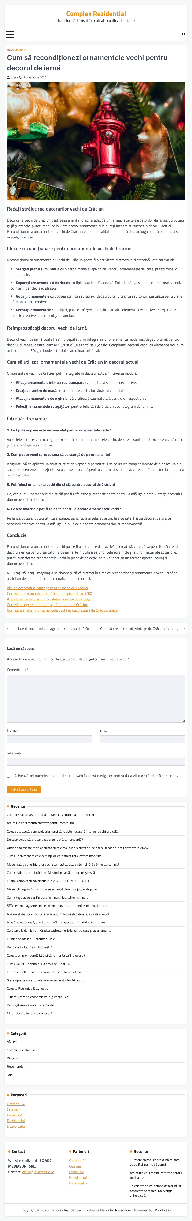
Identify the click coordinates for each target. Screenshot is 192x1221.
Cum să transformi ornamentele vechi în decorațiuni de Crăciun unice (62, 610)
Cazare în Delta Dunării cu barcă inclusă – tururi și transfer (47, 972)
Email (105, 730)
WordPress (162, 1210)
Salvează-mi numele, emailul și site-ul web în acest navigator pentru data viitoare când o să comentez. (96, 775)
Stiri (10, 1075)
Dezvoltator (16, 1126)
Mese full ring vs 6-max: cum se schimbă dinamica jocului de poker (52, 889)
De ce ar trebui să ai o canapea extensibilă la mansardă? (45, 839)
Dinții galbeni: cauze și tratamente (30, 1005)
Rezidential (16, 1120)
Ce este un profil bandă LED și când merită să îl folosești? (46, 955)
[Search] (183, 34)
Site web (14, 753)
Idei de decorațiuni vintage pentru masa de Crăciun (47, 588)
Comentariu (17, 669)
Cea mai (13, 1109)
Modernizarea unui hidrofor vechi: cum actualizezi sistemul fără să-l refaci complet (63, 864)
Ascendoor (123, 1210)
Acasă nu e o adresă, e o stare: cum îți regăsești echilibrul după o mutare (56, 922)
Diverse (12, 1058)
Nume (13, 730)
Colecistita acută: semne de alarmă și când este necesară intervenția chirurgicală (62, 831)
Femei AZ (14, 1115)
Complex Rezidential (96, 13)
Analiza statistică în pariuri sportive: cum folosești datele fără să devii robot (58, 914)
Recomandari (17, 49)
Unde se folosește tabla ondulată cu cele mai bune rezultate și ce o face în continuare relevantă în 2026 (77, 847)
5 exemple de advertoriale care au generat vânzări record (45, 980)
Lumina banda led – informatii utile (31, 939)
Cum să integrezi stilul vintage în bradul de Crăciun (47, 604)
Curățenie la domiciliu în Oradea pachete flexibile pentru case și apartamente (59, 930)
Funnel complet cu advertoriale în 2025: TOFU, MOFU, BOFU (48, 880)
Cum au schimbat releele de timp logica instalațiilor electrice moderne (54, 856)
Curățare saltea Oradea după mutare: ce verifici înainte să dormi (50, 814)
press (14, 77)
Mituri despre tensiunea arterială (29, 1013)
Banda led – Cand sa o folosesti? (29, 947)
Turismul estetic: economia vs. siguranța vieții (38, 997)
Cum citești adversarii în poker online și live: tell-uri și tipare (47, 897)
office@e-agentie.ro (38, 1172)
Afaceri (12, 1041)
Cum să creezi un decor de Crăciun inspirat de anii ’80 (49, 593)
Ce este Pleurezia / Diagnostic (27, 988)
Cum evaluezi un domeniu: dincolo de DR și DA (38, 963)
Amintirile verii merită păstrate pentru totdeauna (40, 823)
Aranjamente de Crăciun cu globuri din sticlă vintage (48, 599)
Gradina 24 (16, 1104)
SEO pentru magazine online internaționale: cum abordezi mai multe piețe (57, 905)
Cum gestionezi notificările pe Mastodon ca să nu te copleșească (51, 872)
